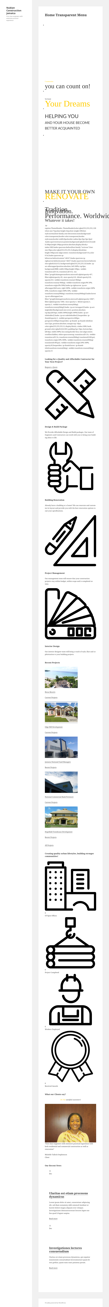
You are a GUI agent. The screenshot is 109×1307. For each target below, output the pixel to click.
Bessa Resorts (50, 692)
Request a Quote (51, 367)
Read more (53, 1219)
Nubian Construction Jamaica (13, 10)
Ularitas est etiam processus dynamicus (68, 1194)
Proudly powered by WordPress (55, 1303)
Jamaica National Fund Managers (58, 762)
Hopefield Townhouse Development (58, 832)
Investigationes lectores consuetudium (65, 1249)
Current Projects (51, 697)
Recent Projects (51, 767)
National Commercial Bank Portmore (59, 797)
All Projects (49, 845)
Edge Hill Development (54, 727)
